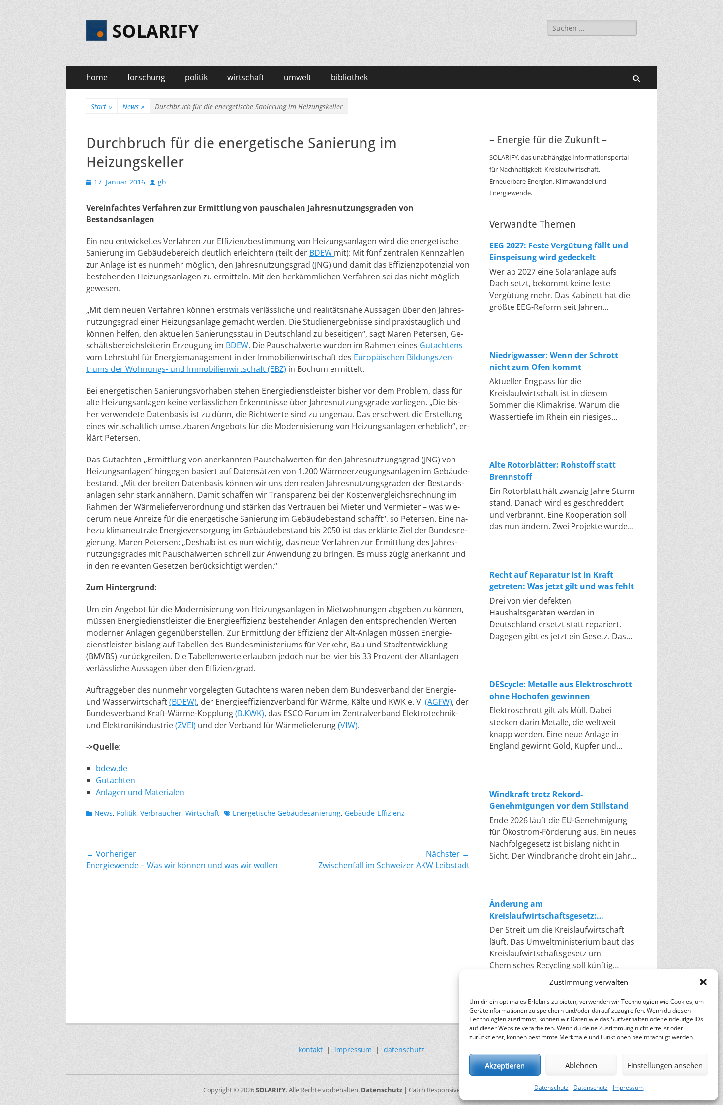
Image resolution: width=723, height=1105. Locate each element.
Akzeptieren (505, 1065)
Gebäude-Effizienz (375, 813)
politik (196, 77)
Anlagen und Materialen (140, 792)
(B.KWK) (249, 713)
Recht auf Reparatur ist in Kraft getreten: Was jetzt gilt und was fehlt (561, 580)
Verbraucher (160, 813)
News (133, 106)
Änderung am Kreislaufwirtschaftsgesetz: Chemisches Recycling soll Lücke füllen (552, 909)
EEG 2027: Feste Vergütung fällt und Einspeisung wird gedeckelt (558, 251)
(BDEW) (183, 701)
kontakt (311, 1049)
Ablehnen (581, 1065)
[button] (703, 982)
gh (162, 181)
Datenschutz (551, 1087)
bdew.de (111, 768)
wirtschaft (245, 77)
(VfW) (348, 725)
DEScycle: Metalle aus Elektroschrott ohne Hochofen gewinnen (560, 690)
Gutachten (115, 780)
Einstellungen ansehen (665, 1065)
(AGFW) (438, 701)
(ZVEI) (185, 725)
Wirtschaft (202, 813)
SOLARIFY (155, 31)
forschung (146, 77)
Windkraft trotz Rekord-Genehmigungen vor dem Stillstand (559, 800)
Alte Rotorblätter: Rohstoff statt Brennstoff (552, 471)
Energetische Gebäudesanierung (287, 813)
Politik (126, 813)
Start (101, 106)
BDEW (321, 252)
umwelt (297, 77)
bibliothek (349, 77)
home (97, 77)
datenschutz (404, 1049)
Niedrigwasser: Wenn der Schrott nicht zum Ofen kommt (553, 361)
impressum (353, 1049)
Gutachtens (441, 345)
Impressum (628, 1087)
